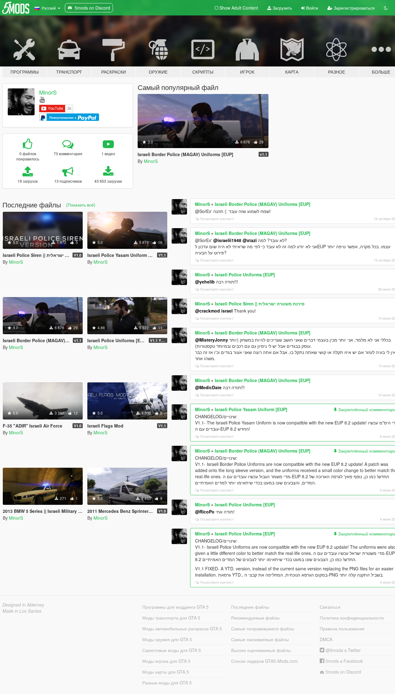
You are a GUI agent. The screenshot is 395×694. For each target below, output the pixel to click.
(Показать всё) (80, 205)
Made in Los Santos (21, 611)
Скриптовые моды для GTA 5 (171, 650)
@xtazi (250, 240)
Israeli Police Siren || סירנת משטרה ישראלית (260, 303)
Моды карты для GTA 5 (165, 672)
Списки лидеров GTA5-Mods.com (264, 661)
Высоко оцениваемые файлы (261, 650)
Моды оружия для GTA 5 (167, 639)
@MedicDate (208, 387)
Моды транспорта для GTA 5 (171, 618)
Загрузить (281, 8)
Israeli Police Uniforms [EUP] (245, 274)
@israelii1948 (227, 240)
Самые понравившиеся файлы (262, 628)
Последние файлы (250, 607)
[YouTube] (42, 99)
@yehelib (205, 282)
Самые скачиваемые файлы (260, 639)
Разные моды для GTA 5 (167, 682)
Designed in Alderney (23, 605)
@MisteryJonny (211, 340)
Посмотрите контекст (217, 218)
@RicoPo (204, 512)
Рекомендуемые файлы (255, 618)
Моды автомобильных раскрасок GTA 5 (182, 628)
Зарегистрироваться (353, 8)
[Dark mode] (385, 7)
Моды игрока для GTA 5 (166, 661)
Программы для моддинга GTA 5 (175, 607)
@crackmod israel (214, 311)
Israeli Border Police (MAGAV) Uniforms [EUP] (262, 204)
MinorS (48, 92)
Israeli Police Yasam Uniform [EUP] (251, 409)
